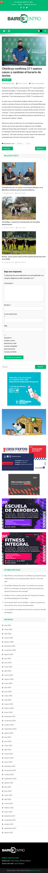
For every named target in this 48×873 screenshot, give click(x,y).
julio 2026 (7, 625)
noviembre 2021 (10, 820)
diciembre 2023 (9, 716)
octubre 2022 (9, 774)
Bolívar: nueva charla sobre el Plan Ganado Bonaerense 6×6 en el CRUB (24, 258)
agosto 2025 (8, 654)
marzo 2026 (8, 638)
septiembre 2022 (10, 779)
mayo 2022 (8, 795)
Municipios (6, 80)
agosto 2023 (8, 733)
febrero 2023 (9, 758)
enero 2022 (8, 812)
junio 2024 (8, 692)
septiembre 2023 (10, 729)
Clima (14, 4)
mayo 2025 (8, 667)
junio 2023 (8, 741)
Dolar (19, 4)
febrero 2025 (9, 679)
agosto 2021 (8, 832)
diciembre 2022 (9, 766)
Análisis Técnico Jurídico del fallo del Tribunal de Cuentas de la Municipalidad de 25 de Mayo (24, 597)
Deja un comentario (37, 83)
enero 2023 (8, 762)
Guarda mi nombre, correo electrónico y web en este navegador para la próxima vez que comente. (10, 345)
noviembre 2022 (10, 770)
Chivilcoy (20, 143)
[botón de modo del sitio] (40, 31)
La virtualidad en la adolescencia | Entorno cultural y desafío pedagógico (25, 611)
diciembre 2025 (9, 646)
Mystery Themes (35, 870)
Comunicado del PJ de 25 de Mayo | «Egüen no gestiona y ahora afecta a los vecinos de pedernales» (24, 604)
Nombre (7, 305)
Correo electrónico (10, 315)
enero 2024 (8, 712)
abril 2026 (7, 634)
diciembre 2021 (9, 816)
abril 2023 (7, 750)
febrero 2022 (9, 808)
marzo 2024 (8, 704)
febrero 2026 (9, 642)
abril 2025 (7, 671)
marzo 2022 (8, 803)
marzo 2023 (8, 754)
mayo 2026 (8, 629)
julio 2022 (7, 787)
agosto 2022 (8, 783)
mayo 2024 (8, 696)
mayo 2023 (8, 745)
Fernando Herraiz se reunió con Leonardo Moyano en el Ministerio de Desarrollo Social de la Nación (22, 189)
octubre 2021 (9, 824)
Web (5, 326)
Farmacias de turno (30, 4)
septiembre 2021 (10, 828)
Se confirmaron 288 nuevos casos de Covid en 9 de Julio (9, 149)
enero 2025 (8, 683)
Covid (28, 143)
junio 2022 (8, 791)
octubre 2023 (9, 725)
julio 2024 (7, 687)
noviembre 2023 (10, 721)
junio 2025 (8, 663)
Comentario (9, 283)
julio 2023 (7, 737)
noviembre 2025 (10, 650)
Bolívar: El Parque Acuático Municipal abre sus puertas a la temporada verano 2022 (41, 149)
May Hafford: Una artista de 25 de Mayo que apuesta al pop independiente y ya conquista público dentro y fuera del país (25, 578)
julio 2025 (7, 658)
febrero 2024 (9, 708)
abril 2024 (7, 700)
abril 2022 (7, 799)
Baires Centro (22, 83)
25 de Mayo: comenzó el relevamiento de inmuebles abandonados (21, 223)
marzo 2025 (8, 675)
